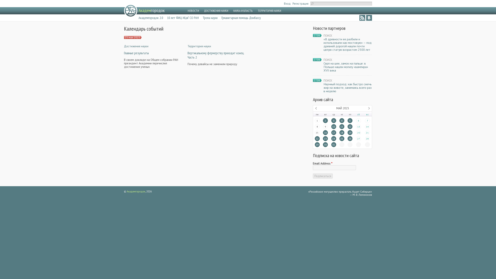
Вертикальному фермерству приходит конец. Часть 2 (216, 55)
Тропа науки (210, 18)
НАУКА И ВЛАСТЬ (243, 11)
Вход (287, 3)
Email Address (322, 163)
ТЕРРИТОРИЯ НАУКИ (269, 11)
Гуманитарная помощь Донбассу (241, 18)
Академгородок (136, 191)
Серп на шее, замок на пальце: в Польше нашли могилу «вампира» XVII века (346, 66)
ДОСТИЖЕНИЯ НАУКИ (216, 11)
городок (152, 10)
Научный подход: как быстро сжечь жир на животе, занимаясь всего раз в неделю (348, 87)
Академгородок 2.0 (151, 18)
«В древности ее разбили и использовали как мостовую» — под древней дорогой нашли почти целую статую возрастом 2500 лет (348, 44)
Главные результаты (136, 53)
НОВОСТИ (193, 11)
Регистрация (300, 3)
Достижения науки (136, 46)
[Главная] (130, 11)
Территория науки (199, 46)
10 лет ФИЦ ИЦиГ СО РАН (183, 18)
